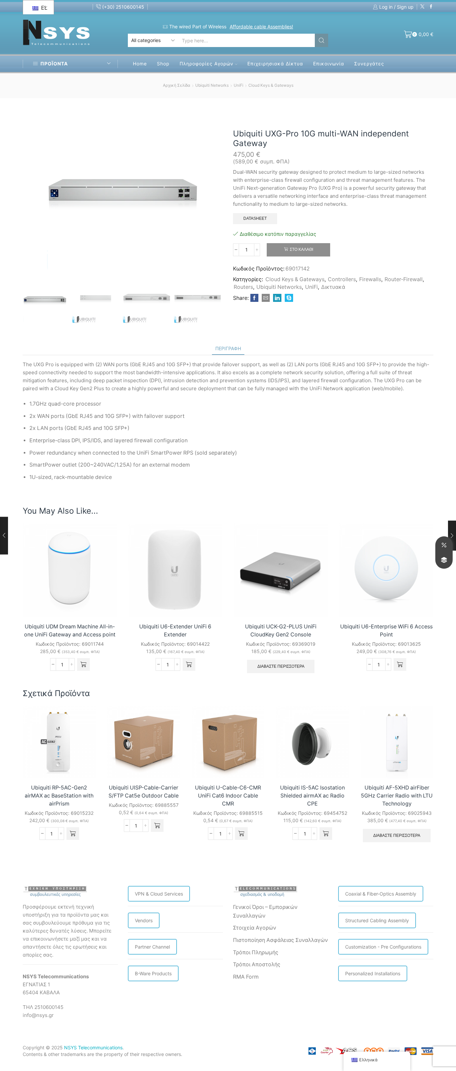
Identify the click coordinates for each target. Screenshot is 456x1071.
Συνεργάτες (369, 63)
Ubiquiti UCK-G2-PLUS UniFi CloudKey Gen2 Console (280, 630)
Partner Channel (152, 947)
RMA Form (246, 977)
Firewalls (370, 279)
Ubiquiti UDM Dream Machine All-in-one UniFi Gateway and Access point (70, 630)
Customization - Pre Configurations (383, 947)
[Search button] (321, 40)
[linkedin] (277, 298)
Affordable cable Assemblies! (261, 26)
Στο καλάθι (301, 249)
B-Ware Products (153, 973)
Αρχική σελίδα (176, 85)
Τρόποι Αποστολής (256, 964)
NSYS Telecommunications (93, 1047)
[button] (83, 664)
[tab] (228, 348)
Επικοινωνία (328, 63)
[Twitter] (422, 6)
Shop (163, 63)
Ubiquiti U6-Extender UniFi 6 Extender (175, 630)
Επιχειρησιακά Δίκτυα (275, 63)
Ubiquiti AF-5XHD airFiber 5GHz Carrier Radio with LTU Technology (397, 795)
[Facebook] (431, 6)
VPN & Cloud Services (159, 894)
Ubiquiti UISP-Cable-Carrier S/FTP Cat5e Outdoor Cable (143, 791)
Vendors (144, 920)
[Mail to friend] (265, 298)
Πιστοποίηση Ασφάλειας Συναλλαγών (280, 940)
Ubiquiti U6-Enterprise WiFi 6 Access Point (386, 630)
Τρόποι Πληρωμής (255, 952)
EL (43, 7)
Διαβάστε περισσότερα (280, 666)
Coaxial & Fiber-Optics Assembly (380, 894)
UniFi (238, 85)
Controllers (342, 279)
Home (140, 63)
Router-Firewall (404, 279)
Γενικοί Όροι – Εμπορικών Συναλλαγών (265, 911)
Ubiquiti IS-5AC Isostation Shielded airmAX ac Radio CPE (312, 795)
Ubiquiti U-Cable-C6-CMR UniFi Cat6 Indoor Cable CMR (228, 795)
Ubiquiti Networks (212, 85)
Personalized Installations (372, 973)
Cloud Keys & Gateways (270, 85)
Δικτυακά (333, 287)
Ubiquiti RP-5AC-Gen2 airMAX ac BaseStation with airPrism (59, 795)
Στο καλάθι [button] (104, 603)
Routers (243, 287)
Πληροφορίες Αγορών (206, 63)
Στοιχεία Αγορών (254, 928)
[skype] (288, 298)
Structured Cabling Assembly (377, 920)
